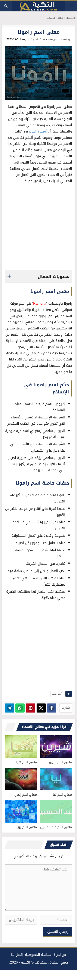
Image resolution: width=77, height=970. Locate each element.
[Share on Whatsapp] (20, 708)
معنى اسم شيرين (60, 762)
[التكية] (38, 6)
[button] (6, 6)
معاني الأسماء (54, 18)
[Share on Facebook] (51, 708)
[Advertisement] (38, 228)
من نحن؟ (60, 954)
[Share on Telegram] (9, 708)
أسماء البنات (38, 131)
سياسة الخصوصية (38, 954)
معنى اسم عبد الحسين (56, 827)
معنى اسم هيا (26, 762)
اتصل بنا (17, 954)
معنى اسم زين (27, 827)
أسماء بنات (57, 694)
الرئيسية (71, 18)
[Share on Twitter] (41, 708)
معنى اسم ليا (62, 795)
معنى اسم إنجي (25, 795)
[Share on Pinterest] (30, 708)
